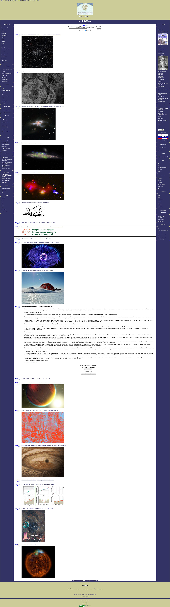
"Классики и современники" (7, 69)
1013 (79, 580)
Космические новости (162, 71)
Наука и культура (161, 53)
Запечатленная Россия (6, 131)
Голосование (26, 0)
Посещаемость (160, 199)
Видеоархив (4, 103)
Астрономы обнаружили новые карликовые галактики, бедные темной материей (40, 71)
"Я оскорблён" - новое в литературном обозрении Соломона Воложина (38, 480)
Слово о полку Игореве (6, 122)
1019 (93, 580)
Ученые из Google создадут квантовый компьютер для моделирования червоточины (41, 242)
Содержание (7, 0)
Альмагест (3, 129)
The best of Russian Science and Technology (163, 239)
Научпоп (159, 149)
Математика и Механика (162, 120)
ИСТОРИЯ (7, 115)
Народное (160, 169)
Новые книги (4, 54)
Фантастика (4, 190)
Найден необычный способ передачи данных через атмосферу (36, 378)
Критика (3, 50)
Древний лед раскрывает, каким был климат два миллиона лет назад (37, 270)
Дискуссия (36, 0)
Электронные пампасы (6, 188)
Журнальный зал (5, 62)
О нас (11, 0)
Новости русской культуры (7, 27)
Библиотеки (160, 207)
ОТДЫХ (163, 160)
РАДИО (163, 153)
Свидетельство (83, 26)
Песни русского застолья (162, 167)
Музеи (159, 163)
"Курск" (3, 37)
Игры (159, 165)
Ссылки (88, 594)
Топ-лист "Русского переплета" (161, 217)
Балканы (3, 41)
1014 (81, 580)
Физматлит (160, 81)
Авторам (159, 180)
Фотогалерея (4, 92)
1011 (75, 580)
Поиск (159, 195)
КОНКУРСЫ (6, 172)
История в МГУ (4, 120)
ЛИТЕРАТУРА (7, 24)
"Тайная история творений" (7, 73)
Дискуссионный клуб (5, 140)
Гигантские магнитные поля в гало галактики (32, 142)
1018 (91, 580)
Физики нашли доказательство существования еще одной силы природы (38, 222)
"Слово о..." (4, 71)
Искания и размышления (6, 48)
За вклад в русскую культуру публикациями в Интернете (7, 175)
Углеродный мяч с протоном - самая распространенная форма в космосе (38, 508)
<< (72, 580)
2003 (2, 200)
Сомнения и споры (5, 52)
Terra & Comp (33, 362)
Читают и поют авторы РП (163, 156)
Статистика (91, 594)
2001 (2, 203)
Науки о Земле (160, 118)
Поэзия (3, 45)
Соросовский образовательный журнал (162, 114)
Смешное (159, 171)
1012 (77, 580)
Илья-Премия (4, 182)
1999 (2, 207)
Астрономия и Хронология (7, 127)
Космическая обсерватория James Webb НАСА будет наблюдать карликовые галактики (41, 34)
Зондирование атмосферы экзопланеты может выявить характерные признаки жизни (41, 382)
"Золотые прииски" (5, 79)
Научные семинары (161, 86)
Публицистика (4, 35)
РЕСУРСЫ (163, 191)
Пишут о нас (160, 186)
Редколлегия (160, 178)
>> (97, 580)
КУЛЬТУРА (7, 84)
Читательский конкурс (6, 180)
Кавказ (3, 39)
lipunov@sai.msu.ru (98, 588)
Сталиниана (4, 133)
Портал (1, 0)
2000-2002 (163, 55)
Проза (3, 43)
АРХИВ (6, 195)
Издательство (4, 58)
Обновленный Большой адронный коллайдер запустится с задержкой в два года (40, 410)
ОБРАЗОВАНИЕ (163, 105)
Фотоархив (4, 209)
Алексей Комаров (86, 600)
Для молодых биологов (163, 140)
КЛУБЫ (7, 154)
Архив (85, 594)
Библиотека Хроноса (162, 147)
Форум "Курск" (4, 146)
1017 (88, 580)
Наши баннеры (160, 221)
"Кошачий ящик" (5, 77)
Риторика (3, 97)
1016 (86, 580)
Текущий (3, 198)
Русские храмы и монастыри (5, 100)
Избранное (160, 204)
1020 (95, 580)
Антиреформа (160, 111)
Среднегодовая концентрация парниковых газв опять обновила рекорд (38, 484)
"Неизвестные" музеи (5, 96)
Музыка (3, 94)
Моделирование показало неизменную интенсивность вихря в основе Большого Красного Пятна (44, 445)
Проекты (159, 197)
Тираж (159, 188)
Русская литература (161, 127)
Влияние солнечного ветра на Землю (30, 544)
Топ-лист (31, 0)
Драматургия (4, 47)
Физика (159, 124)
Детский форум (4, 150)
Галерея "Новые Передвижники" (85, 596)
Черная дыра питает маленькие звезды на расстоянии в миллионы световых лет (40, 172)
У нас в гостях (4, 56)
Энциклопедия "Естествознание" (161, 77)
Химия (159, 126)
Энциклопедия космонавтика (160, 74)
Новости (20, 0)
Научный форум (5, 142)
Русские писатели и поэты (163, 202)
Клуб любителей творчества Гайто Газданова (7, 163)
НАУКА (163, 24)
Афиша (3, 29)
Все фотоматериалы (5, 211)
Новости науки (160, 232)
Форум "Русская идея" (6, 144)
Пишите (15, 0)
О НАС (163, 175)
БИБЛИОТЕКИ (163, 144)
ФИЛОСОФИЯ (7, 106)
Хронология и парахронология (5, 125)
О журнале (160, 182)
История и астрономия (162, 49)
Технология (160, 122)
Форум (3, 192)
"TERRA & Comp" (161, 96)
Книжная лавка (4, 60)
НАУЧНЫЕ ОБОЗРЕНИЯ (163, 89)
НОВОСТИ (163, 224)
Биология (159, 116)
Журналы (159, 201)
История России (5, 119)
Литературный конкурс (6, 178)
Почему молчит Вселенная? (163, 31)
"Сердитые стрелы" (5, 81)
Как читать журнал (161, 184)
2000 (2, 205)
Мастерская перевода (6, 168)
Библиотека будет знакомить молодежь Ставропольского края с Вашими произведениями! (42, 226)
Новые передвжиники (6, 90)
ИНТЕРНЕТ (163, 212)
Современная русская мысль (7, 109)
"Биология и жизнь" (161, 101)
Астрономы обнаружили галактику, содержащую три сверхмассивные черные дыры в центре (43, 106)
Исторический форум (6, 148)
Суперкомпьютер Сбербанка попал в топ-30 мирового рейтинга (36, 238)
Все (158, 228)
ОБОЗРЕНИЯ (7, 66)
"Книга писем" (4, 75)
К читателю (4, 31)
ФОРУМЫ (7, 137)
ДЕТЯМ (6, 185)
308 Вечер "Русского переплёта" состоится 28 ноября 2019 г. (35, 202)
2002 (2, 201)
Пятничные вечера (5, 157)
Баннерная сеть (161, 219)
